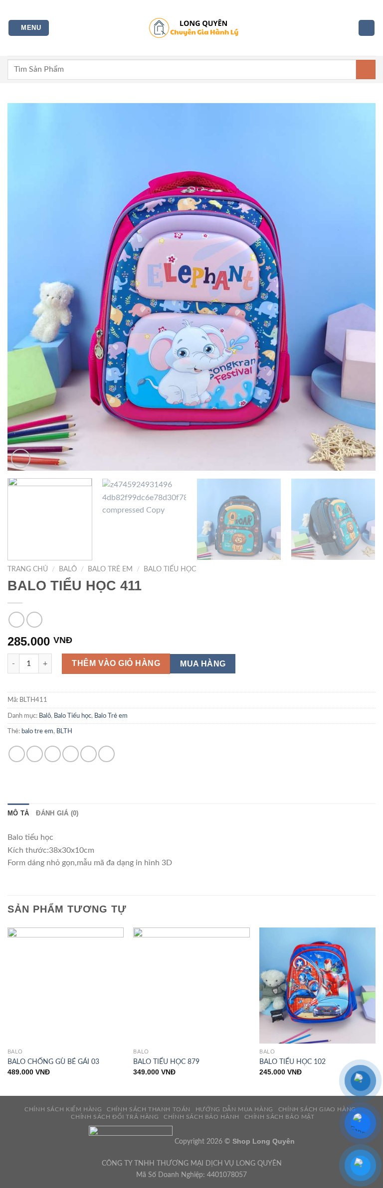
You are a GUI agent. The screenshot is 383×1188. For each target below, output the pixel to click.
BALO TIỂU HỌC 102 (292, 1061)
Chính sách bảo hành (201, 1117)
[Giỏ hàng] (367, 28)
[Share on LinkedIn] (106, 754)
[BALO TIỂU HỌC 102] (317, 985)
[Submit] (366, 69)
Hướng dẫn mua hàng (234, 1109)
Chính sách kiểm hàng (63, 1109)
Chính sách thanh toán (149, 1109)
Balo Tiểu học (170, 569)
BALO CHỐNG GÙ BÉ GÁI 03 (53, 1061)
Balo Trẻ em (110, 569)
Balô (68, 569)
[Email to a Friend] (70, 754)
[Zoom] (20, 458)
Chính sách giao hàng (317, 1109)
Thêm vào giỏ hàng (116, 663)
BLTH (64, 731)
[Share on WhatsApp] (16, 754)
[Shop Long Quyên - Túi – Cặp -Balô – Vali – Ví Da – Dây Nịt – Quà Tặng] (191, 27)
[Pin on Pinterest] (88, 754)
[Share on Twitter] (52, 754)
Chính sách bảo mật (279, 1117)
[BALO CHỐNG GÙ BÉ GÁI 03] (65, 985)
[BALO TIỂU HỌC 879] (191, 985)
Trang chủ (27, 569)
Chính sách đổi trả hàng (115, 1117)
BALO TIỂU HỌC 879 (166, 1061)
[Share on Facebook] (34, 754)
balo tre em (37, 731)
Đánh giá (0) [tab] (57, 813)
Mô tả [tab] (18, 813)
